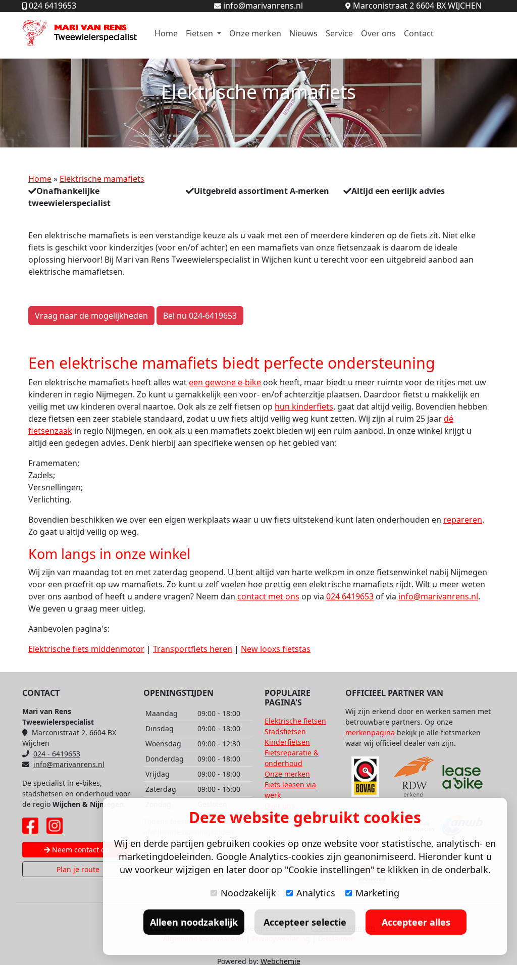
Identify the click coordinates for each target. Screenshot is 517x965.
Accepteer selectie (305, 922)
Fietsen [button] (200, 33)
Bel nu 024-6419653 (200, 315)
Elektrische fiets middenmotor (86, 648)
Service (339, 33)
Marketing (377, 893)
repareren (462, 519)
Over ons (378, 33)
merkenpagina (370, 732)
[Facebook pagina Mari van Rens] (30, 826)
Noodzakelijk (248, 893)
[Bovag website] (365, 776)
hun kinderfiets (304, 406)
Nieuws (303, 33)
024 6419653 (350, 596)
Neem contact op (80, 849)
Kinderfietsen (287, 742)
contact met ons (268, 596)
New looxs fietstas (276, 648)
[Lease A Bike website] (462, 776)
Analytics (315, 893)
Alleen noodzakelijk (194, 922)
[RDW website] (414, 776)
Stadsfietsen (285, 731)
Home (166, 33)
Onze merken (255, 33)
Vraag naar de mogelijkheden (91, 315)
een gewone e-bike (225, 382)
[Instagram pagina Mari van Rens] (54, 826)
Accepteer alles (416, 922)
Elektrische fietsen (295, 721)
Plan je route (77, 869)
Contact (419, 33)
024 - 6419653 (56, 753)
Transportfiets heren (192, 648)
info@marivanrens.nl (438, 596)
